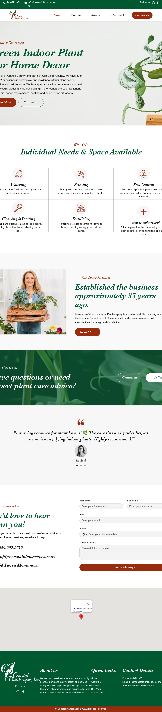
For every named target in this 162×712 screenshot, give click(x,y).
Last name (132, 500)
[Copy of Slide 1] (81, 465)
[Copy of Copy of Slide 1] (85, 465)
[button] (96, 15)
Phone (83, 528)
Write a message (87, 542)
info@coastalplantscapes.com (145, 682)
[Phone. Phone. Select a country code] (84, 534)
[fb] (157, 2)
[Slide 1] (77, 465)
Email (82, 514)
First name (85, 500)
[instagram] (153, 2)
